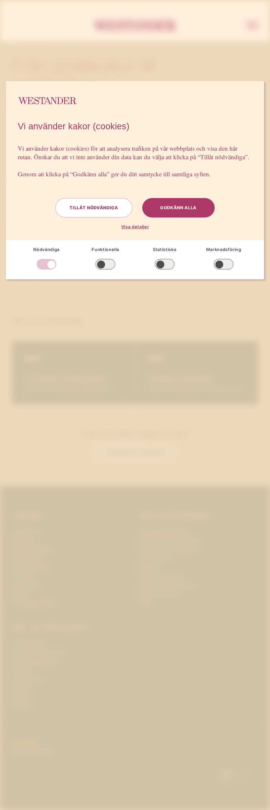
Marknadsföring (223, 249)
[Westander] (135, 26)
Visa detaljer (135, 226)
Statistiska (164, 249)
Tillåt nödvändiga (93, 207)
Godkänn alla (178, 207)
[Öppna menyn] (252, 26)
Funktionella (105, 249)
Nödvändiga (46, 249)
